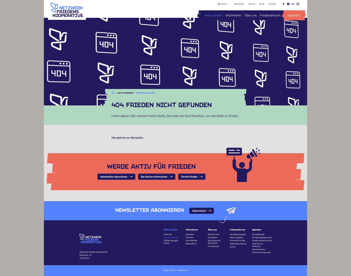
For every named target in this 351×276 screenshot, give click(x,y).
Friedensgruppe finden (171, 241)
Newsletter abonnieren (113, 176)
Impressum (182, 270)
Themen (189, 237)
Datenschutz (169, 270)
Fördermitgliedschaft (262, 237)
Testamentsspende (261, 252)
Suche (224, 4)
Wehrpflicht (191, 243)
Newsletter (239, 4)
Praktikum (212, 237)
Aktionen (168, 234)
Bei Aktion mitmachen (154, 176)
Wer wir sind (213, 234)
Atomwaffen (191, 240)
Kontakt (272, 4)
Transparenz (213, 246)
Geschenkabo (258, 249)
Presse (252, 4)
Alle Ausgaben (236, 237)
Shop (261, 4)
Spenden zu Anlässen (257, 245)
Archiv (233, 247)
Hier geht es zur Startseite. (127, 137)
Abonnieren (199, 210)
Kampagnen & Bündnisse (214, 241)
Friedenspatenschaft (262, 240)
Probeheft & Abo (237, 240)
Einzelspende (258, 234)
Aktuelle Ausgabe (238, 234)
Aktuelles (190, 234)
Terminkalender (171, 237)
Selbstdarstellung (238, 243)
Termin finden (189, 176)
